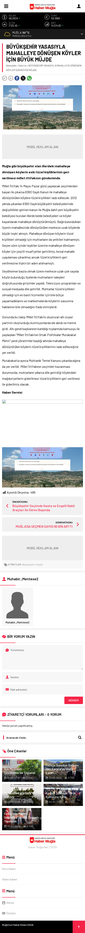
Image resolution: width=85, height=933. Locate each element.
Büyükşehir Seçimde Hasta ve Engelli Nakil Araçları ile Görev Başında (43, 508)
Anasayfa (11, 65)
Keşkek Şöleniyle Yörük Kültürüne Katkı (61, 795)
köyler (39, 564)
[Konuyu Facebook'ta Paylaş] (16, 78)
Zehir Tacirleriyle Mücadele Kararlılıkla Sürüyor (17, 793)
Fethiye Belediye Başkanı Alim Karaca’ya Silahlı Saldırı (62, 769)
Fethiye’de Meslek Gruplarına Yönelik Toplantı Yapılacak (21, 817)
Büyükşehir (28, 564)
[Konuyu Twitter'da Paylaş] (23, 78)
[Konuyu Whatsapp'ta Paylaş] (29, 78)
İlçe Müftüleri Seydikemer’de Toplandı (19, 771)
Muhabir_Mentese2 (18, 622)
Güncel (22, 65)
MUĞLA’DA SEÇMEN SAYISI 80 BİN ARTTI (44, 526)
